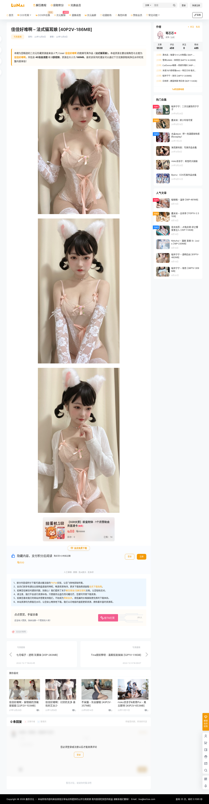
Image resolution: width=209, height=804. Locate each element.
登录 (184, 5)
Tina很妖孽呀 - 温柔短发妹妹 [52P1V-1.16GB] (116, 654)
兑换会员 (76, 5)
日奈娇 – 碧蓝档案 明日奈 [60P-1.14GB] (176, 81)
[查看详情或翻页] (9, 654)
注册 (142, 556)
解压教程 (41, 5)
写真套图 (18, 37)
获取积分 (58, 5)
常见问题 (153, 15)
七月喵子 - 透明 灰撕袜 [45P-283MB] (37, 654)
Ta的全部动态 (178, 89)
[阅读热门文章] (177, 109)
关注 (192, 27)
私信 (198, 27)
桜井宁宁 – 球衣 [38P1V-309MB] (174, 76)
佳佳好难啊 (20, 57)
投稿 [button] (199, 15)
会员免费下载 (80, 548)
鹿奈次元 (29, 799)
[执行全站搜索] (174, 5)
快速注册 (196, 5)
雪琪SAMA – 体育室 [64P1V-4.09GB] (176, 60)
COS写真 (24, 15)
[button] (148, 5)
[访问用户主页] (24, 689)
